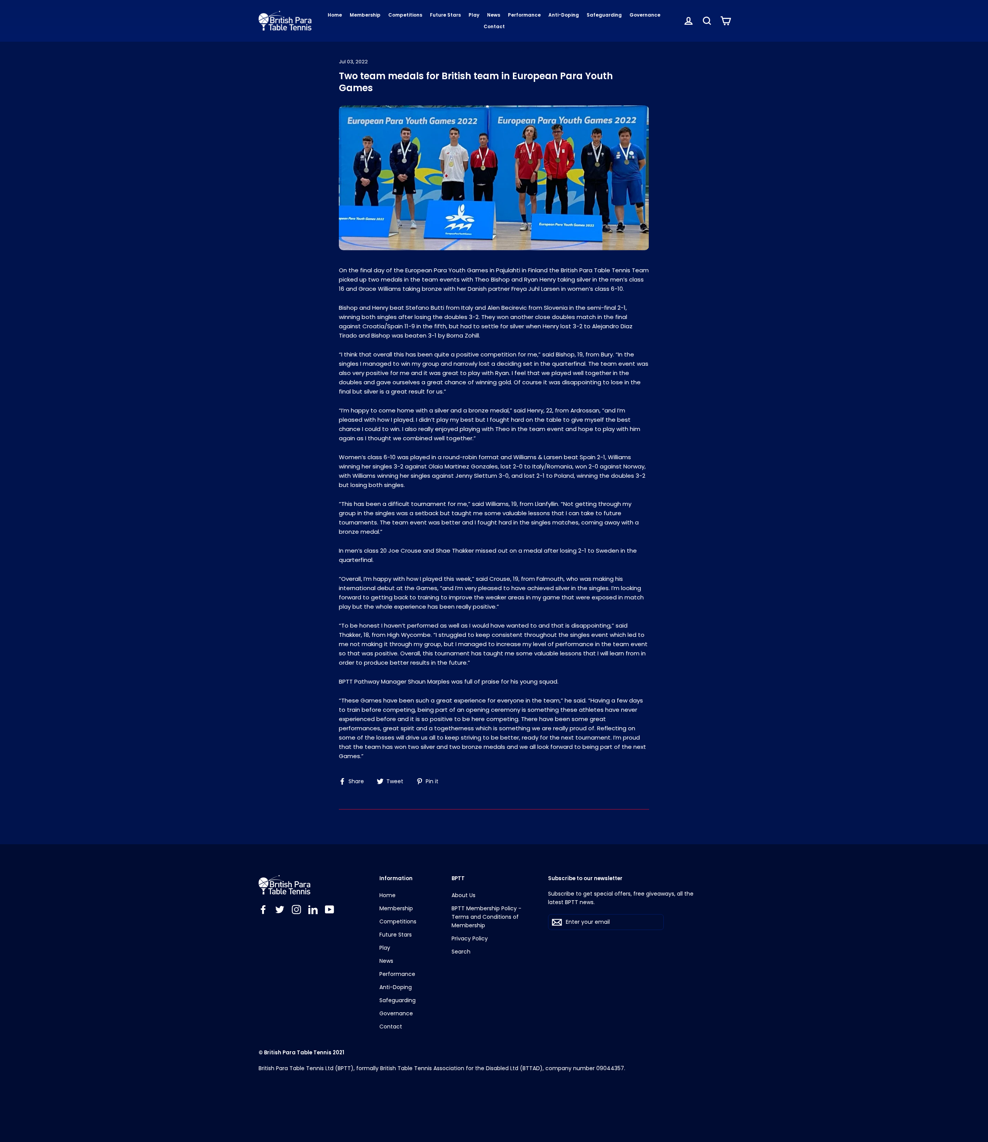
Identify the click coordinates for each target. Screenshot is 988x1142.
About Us (463, 895)
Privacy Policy (470, 938)
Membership (365, 15)
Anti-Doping (563, 15)
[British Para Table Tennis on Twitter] (279, 909)
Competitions (405, 15)
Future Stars (445, 15)
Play (474, 15)
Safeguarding (604, 15)
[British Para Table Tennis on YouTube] (329, 909)
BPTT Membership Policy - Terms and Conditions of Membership (486, 917)
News (493, 15)
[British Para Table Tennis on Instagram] (296, 909)
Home (335, 15)
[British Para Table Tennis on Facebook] (263, 909)
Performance (524, 15)
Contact (494, 26)
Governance (644, 15)
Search (461, 951)
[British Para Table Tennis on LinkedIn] (313, 909)
